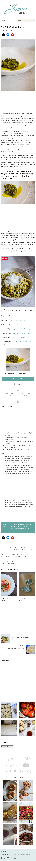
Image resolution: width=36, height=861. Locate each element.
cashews (13, 554)
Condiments (14, 545)
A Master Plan (15, 324)
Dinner (21, 545)
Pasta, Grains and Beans (18, 549)
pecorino (20, 554)
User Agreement (6, 854)
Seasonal (13, 552)
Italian (27, 545)
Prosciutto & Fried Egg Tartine (21, 333)
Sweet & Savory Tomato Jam (21, 316)
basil (7, 554)
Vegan (30, 559)
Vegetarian (9, 561)
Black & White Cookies (18, 337)
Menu (4, 20)
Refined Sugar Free (20, 559)
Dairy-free (9, 556)
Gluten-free (26, 556)
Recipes (29, 549)
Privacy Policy (23, 851)
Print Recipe (19, 378)
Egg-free (17, 556)
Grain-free (9, 559)
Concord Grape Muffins (17, 320)
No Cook (22, 547)
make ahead (14, 547)
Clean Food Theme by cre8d (22, 854)
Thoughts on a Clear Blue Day (20, 329)
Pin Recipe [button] (19, 384)
